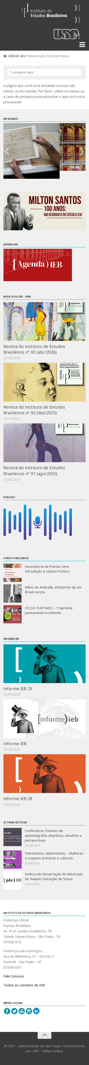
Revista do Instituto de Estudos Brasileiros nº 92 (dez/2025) (34, 409)
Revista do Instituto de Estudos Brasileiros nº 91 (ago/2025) (34, 470)
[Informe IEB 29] (44, 663)
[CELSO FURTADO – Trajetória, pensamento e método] (12, 614)
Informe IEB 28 (17, 798)
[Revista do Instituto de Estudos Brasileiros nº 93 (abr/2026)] (44, 321)
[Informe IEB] (44, 718)
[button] (7, 151)
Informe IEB (14, 743)
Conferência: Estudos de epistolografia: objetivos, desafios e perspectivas (53, 835)
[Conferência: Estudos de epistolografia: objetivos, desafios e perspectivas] (12, 837)
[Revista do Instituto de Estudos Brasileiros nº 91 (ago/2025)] (44, 442)
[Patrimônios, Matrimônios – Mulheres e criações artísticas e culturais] (12, 859)
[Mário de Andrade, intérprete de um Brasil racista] (12, 593)
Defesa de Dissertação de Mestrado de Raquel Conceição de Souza (54, 876)
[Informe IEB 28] (44, 773)
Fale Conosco (13, 976)
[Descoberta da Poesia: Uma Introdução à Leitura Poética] (12, 573)
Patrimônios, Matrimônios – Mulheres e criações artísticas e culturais (54, 855)
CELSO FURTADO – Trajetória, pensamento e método (49, 610)
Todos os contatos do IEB (24, 985)
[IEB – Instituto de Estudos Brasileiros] (44, 12)
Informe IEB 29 (17, 688)
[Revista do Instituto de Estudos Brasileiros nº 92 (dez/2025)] (44, 382)
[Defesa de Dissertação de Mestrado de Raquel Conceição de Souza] (12, 880)
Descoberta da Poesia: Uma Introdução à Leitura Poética (47, 568)
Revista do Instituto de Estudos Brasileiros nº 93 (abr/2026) (34, 349)
